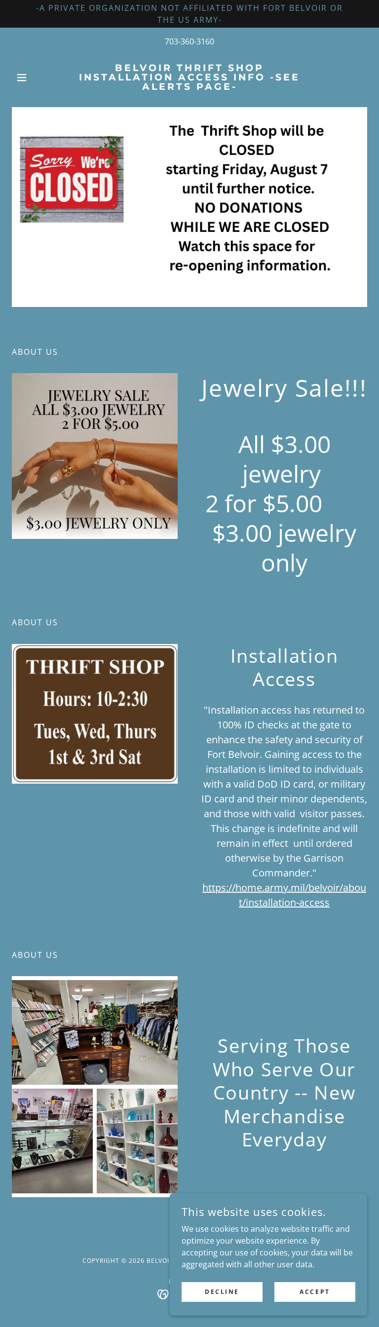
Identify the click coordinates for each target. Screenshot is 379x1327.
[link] (189, 86)
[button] (38, 77)
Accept (315, 1292)
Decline (222, 1292)
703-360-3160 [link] (189, 41)
